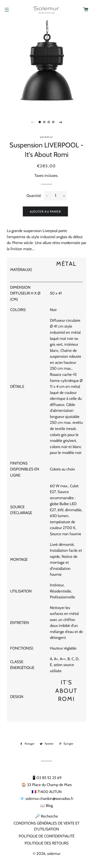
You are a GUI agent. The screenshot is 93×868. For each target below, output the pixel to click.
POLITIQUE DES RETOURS (47, 843)
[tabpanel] (46, 64)
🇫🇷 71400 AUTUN (47, 791)
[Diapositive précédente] (32, 122)
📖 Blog (46, 805)
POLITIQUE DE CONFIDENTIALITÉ (46, 836)
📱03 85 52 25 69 (47, 777)
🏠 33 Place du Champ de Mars (46, 784)
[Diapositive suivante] (60, 122)
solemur (53, 853)
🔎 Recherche (46, 816)
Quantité (33, 195)
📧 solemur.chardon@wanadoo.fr (46, 798)
